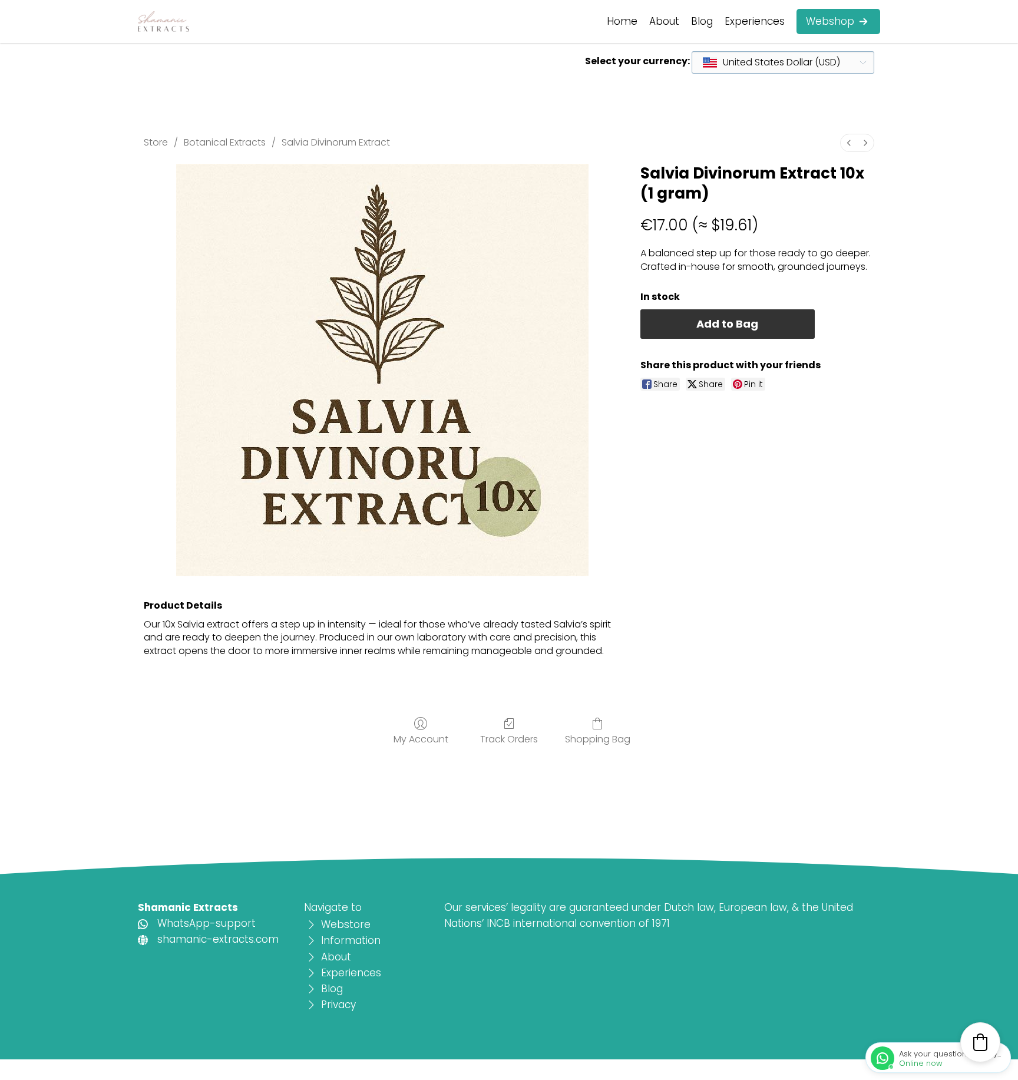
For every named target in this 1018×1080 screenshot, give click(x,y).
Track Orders (509, 738)
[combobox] (783, 62)
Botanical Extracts (225, 142)
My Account (421, 738)
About (664, 21)
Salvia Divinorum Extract (336, 142)
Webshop (830, 21)
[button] (980, 1042)
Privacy (338, 1005)
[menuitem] (849, 142)
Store (156, 142)
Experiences (755, 21)
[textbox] (772, 62)
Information (351, 940)
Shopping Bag (597, 738)
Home (622, 21)
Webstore (346, 924)
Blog (702, 21)
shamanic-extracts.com (218, 939)
